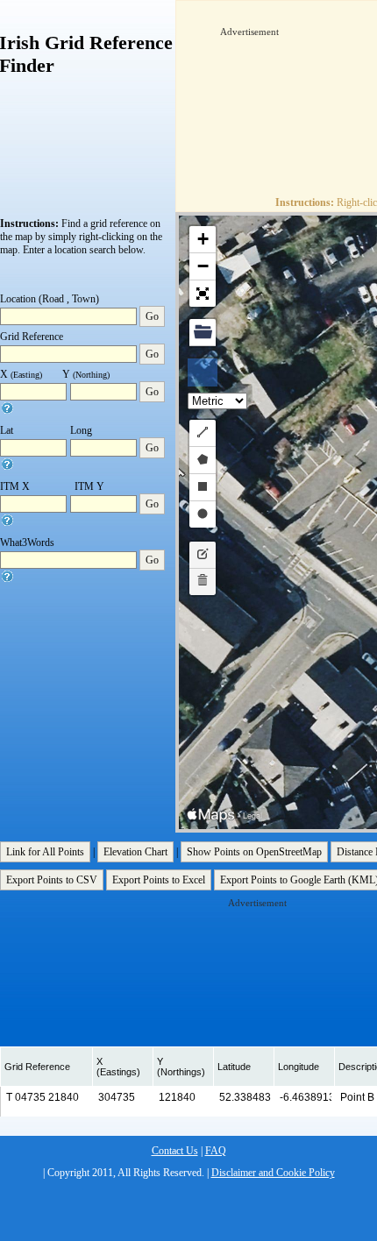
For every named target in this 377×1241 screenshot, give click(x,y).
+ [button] (203, 239)
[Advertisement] (298, 93)
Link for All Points (45, 852)
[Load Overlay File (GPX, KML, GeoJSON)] (202, 332)
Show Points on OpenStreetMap (254, 852)
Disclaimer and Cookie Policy (273, 1173)
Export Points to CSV (51, 880)
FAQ (215, 1151)
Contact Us (175, 1151)
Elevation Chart (135, 852)
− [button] (203, 266)
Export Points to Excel (158, 880)
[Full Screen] (202, 293)
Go (152, 316)
